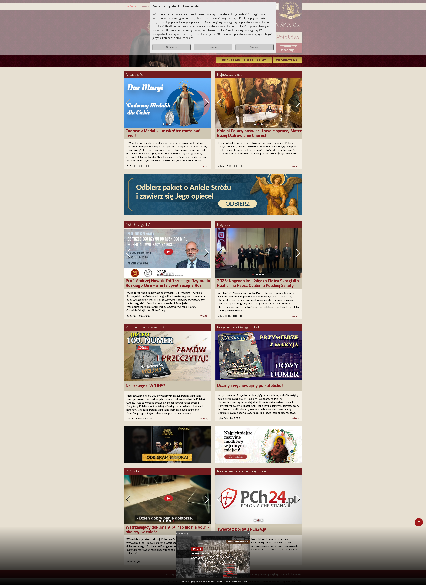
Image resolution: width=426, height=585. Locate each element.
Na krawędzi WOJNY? (145, 386)
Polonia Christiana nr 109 (145, 327)
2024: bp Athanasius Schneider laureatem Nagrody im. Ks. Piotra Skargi (256, 283)
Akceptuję (254, 47)
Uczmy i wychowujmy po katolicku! (250, 385)
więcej (204, 165)
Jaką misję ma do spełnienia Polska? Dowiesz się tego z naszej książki (167, 133)
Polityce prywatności (252, 18)
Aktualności (135, 74)
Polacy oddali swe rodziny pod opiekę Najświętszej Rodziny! (252, 133)
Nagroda (223, 224)
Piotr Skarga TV (138, 224)
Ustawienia (213, 47)
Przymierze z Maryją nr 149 (238, 327)
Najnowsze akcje (229, 74)
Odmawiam (171, 47)
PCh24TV (133, 471)
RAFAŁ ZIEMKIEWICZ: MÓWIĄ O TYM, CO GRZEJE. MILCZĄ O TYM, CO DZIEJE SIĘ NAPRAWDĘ (163, 285)
